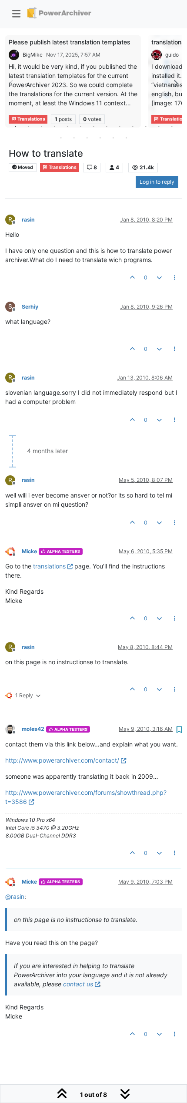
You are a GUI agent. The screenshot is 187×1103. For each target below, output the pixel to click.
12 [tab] (158, 126)
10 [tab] (132, 126)
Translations (62, 167)
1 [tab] (15, 126)
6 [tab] (80, 126)
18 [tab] (113, 137)
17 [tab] (100, 137)
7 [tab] (93, 126)
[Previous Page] (11, 83)
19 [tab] (126, 137)
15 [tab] (74, 137)
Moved (25, 167)
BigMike (33, 54)
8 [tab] (106, 126)
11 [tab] (145, 126)
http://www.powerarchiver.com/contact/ (62, 760)
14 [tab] (61, 137)
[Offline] (13, 551)
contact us (78, 984)
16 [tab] (87, 137)
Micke (29, 551)
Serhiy (30, 306)
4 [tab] (54, 126)
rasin (28, 219)
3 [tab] (41, 126)
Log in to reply (157, 181)
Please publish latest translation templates (69, 42)
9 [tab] (119, 126)
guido (172, 54)
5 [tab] (67, 126)
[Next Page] (175, 83)
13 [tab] (171, 126)
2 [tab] (28, 126)
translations (49, 566)
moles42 (33, 729)
